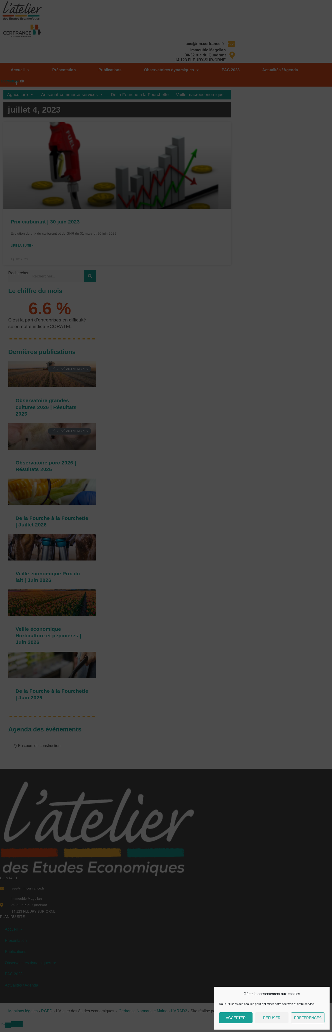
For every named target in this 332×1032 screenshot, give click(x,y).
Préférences (308, 1018)
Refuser (271, 1018)
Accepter (236, 1018)
